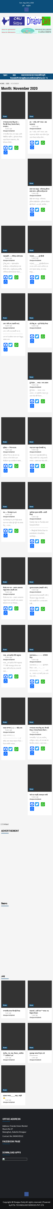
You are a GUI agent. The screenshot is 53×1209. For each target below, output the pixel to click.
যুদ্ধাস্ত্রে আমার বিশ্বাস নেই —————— (37, 1054)
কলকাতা (27, 75)
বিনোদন (34, 78)
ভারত (23, 75)
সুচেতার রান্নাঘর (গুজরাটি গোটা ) (39, 587)
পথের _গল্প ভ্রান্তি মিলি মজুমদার (12, 655)
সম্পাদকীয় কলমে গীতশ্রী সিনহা (11, 1011)
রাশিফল (39, 78)
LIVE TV (44, 78)
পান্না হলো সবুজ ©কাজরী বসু (37, 447)
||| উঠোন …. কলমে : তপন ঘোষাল (39, 383)
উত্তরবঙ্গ (13, 78)
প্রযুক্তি (28, 5)
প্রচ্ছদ (5, 75)
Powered (46, 1202)
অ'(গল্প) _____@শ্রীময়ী (37, 256)
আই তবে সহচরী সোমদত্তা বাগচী (39, 795)
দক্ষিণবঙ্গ (18, 78)
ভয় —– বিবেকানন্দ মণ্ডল (10, 512)
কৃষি (23, 5)
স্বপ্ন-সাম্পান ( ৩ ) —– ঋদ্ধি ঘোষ (12, 728)
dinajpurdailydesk (9, 131)
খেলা (30, 78)
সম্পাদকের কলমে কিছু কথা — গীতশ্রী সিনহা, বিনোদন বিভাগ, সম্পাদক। (11, 124)
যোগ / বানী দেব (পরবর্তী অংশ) (11, 323)
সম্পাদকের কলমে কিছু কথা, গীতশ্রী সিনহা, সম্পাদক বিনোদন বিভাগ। (39, 729)
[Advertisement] (26, 56)
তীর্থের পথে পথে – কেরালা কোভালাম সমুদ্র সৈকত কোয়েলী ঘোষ (13, 588)
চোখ (27, 78)
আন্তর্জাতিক (39, 75)
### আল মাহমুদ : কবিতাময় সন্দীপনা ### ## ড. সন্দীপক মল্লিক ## (39, 190)
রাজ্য (14, 75)
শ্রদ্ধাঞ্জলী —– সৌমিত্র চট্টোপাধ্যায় (13, 256)
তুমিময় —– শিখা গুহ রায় (9, 447)
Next (7, 824)
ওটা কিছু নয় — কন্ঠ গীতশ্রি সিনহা (39, 323)
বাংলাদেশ (32, 75)
